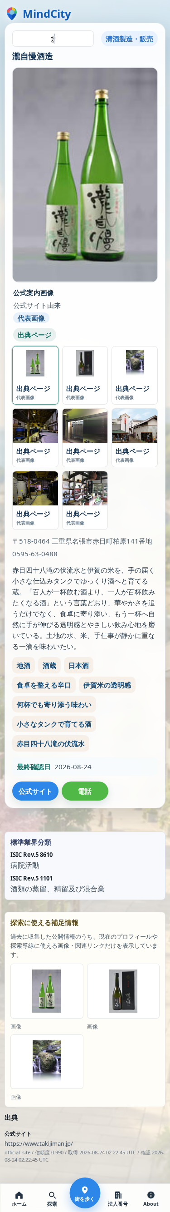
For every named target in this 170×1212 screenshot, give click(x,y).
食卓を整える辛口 (44, 684)
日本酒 (78, 665)
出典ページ (35, 334)
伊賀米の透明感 (107, 684)
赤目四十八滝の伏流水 (51, 743)
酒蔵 (49, 665)
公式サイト (36, 791)
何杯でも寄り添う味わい (54, 704)
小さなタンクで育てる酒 (54, 723)
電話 (85, 791)
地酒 (23, 665)
